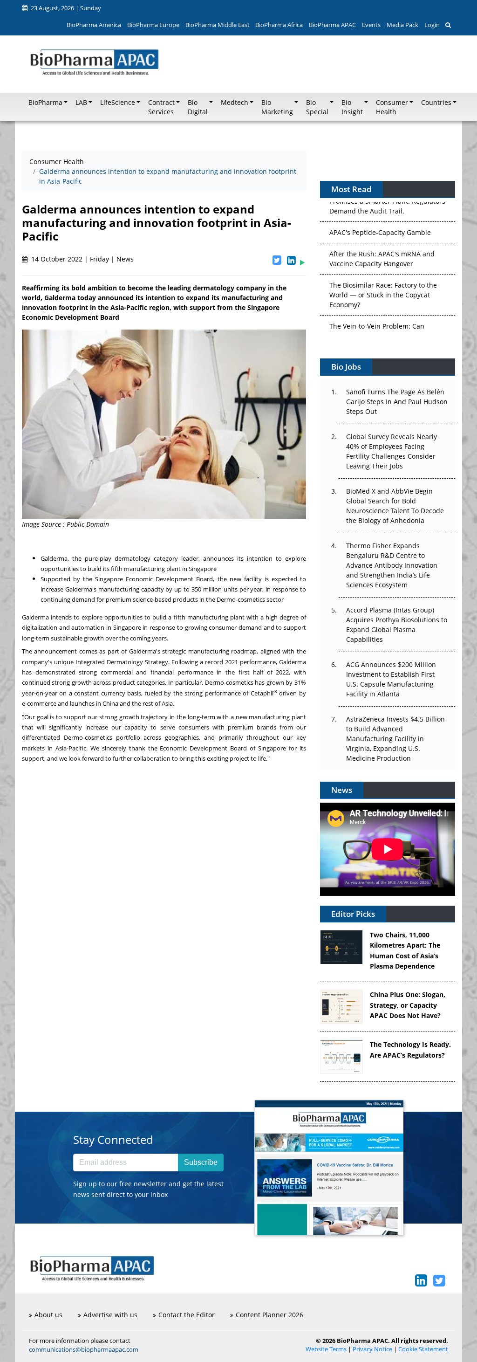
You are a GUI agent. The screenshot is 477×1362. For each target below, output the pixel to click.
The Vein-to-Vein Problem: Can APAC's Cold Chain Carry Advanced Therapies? (383, 304)
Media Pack (402, 25)
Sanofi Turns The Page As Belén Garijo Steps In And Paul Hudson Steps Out (397, 401)
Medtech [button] (234, 102)
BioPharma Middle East (217, 25)
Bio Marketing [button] (277, 107)
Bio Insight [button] (352, 107)
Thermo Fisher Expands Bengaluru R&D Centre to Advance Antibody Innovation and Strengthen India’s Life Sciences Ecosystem (391, 565)
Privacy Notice (372, 1349)
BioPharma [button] (45, 102)
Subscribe (201, 1162)
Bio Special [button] (317, 107)
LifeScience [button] (117, 102)
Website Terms (326, 1349)
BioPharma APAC (332, 25)
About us (48, 1314)
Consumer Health (56, 161)
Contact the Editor (186, 1314)
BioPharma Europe (153, 25)
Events (371, 25)
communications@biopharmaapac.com (83, 1349)
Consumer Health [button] (392, 107)
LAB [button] (81, 102)
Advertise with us (110, 1314)
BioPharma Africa (279, 25)
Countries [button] (436, 102)
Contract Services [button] (161, 107)
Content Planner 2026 (269, 1314)
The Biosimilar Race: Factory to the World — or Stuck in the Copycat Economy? (383, 263)
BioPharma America (94, 25)
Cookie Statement (423, 1349)
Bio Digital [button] (198, 107)
